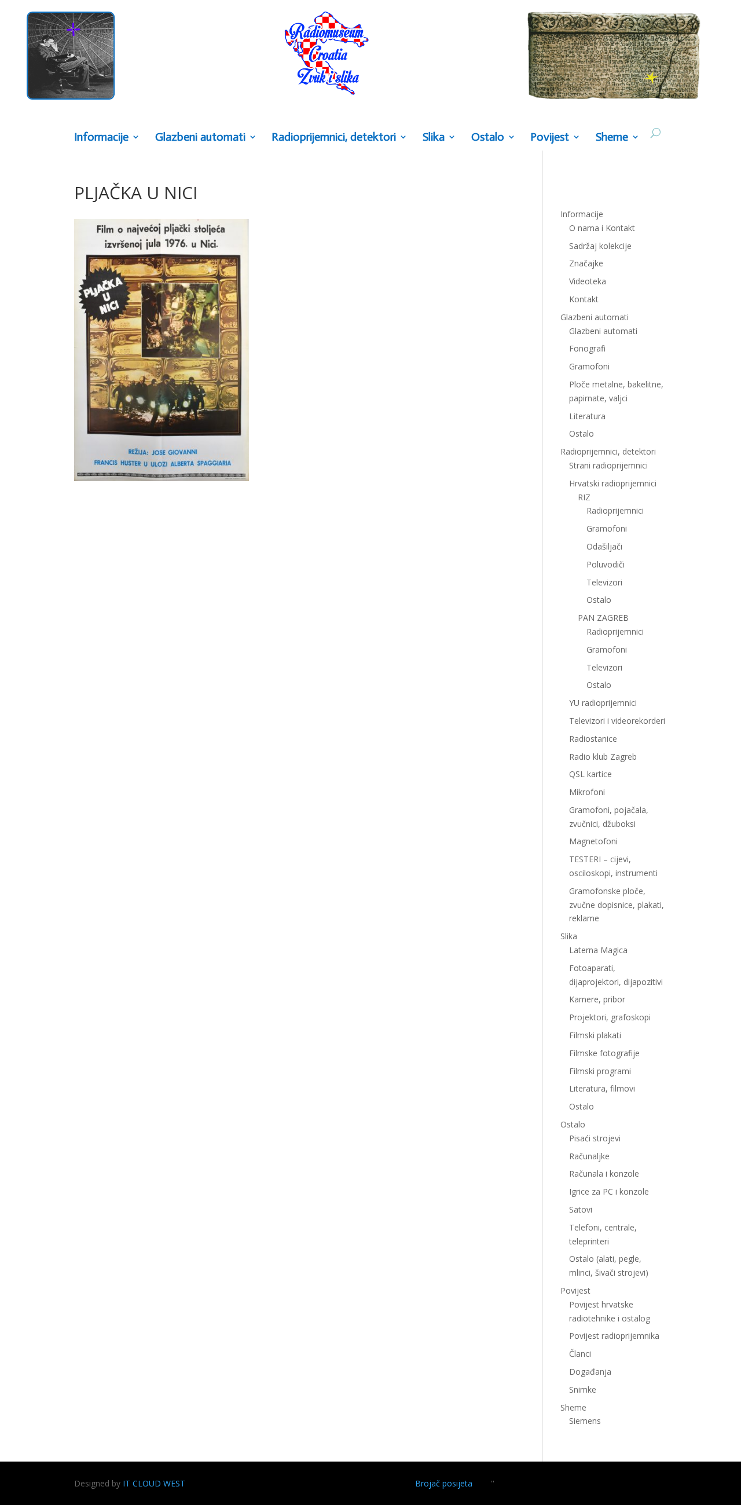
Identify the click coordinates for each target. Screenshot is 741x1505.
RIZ (584, 497)
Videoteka (587, 281)
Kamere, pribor (597, 999)
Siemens (585, 1420)
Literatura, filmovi (602, 1088)
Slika (434, 137)
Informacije (101, 137)
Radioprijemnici (615, 510)
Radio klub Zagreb (603, 756)
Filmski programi (600, 1070)
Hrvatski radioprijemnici (612, 483)
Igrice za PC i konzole (609, 1191)
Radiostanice (593, 738)
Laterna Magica (598, 949)
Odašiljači (604, 546)
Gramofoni (589, 366)
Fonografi (587, 348)
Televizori (604, 582)
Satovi (580, 1209)
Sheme (612, 137)
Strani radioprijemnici (608, 465)
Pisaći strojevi (595, 1138)
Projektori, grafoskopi (610, 1017)
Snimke (582, 1389)
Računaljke (589, 1156)
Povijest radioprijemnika (614, 1335)
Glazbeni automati (603, 330)
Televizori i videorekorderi (617, 720)
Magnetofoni (593, 841)
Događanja (590, 1371)
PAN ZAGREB (603, 617)
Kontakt (584, 299)
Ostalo (598, 599)
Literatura (587, 416)
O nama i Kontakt (602, 227)
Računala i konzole (604, 1173)
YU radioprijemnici (603, 702)
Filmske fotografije (604, 1053)
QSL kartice (590, 773)
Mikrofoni (587, 791)
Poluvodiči (605, 564)
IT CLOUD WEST (154, 1483)
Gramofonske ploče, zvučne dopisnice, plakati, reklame (616, 904)
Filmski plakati (595, 1035)
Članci (580, 1353)
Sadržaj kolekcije (600, 245)
